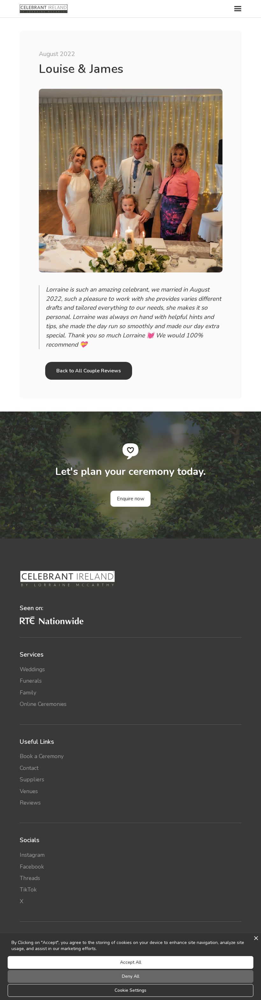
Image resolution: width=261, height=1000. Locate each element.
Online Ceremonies (43, 704)
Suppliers (32, 779)
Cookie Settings (130, 990)
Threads (30, 878)
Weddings (32, 669)
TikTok (28, 889)
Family (28, 692)
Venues (29, 791)
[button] (237, 8)
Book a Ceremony (42, 756)
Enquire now (130, 498)
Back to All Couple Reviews (88, 370)
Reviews (30, 802)
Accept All (130, 962)
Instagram (32, 855)
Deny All (130, 976)
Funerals (31, 681)
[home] (43, 8)
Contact (29, 768)
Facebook (32, 866)
